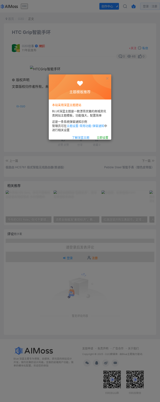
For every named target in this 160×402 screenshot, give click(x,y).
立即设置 (102, 137)
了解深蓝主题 (80, 137)
